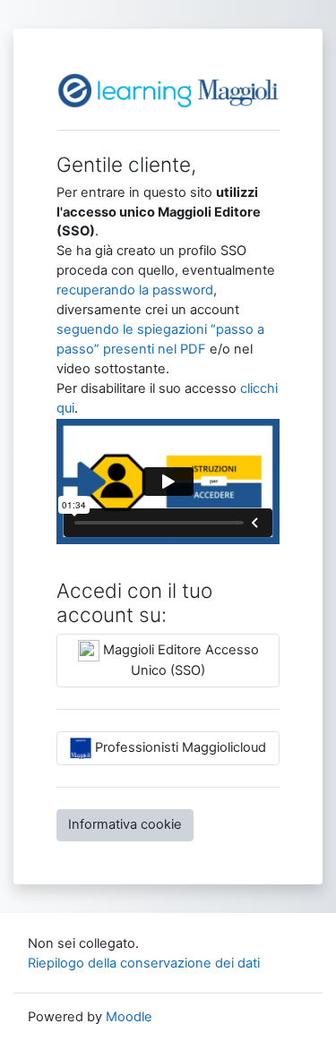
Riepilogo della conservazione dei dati (144, 963)
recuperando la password (134, 290)
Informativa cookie (125, 824)
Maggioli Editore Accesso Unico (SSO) (179, 660)
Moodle (129, 1017)
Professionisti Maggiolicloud (178, 747)
